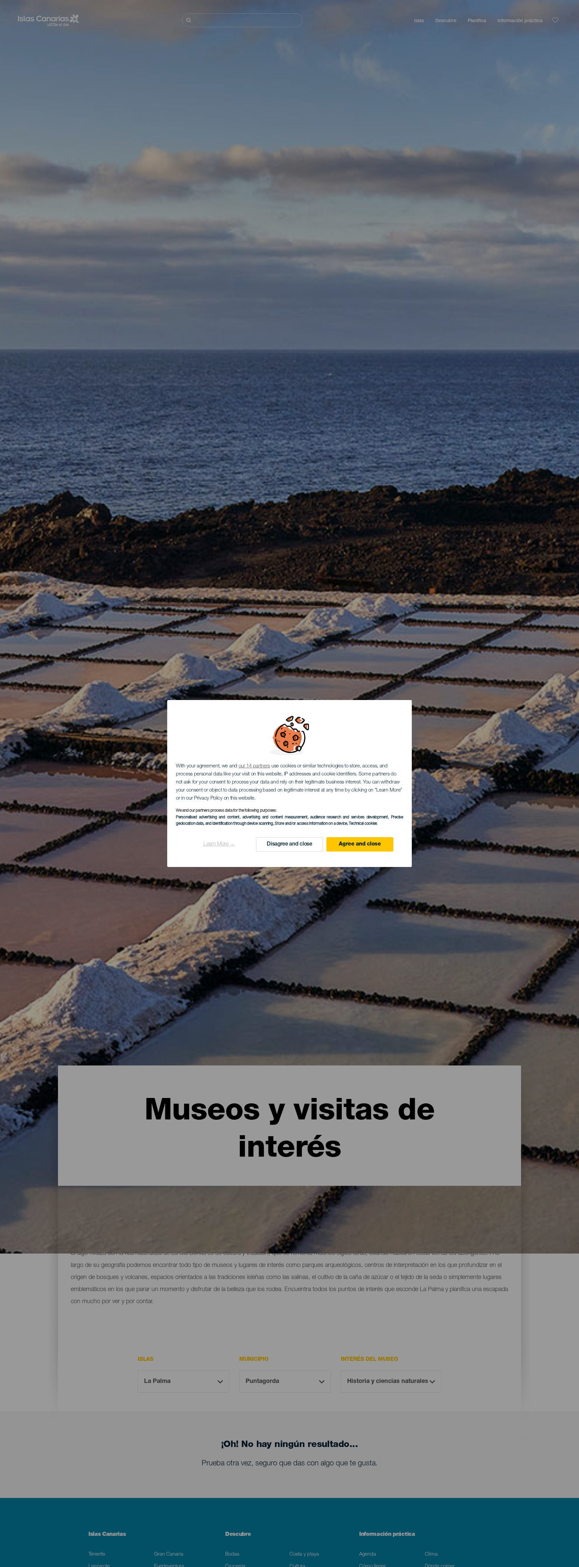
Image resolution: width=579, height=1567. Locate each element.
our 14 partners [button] (254, 766)
